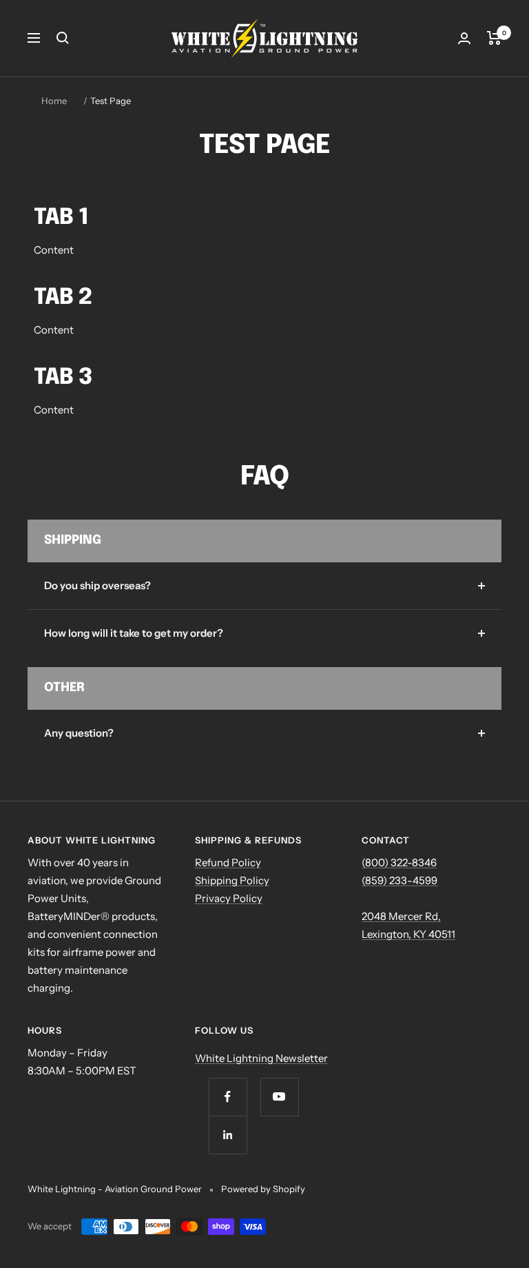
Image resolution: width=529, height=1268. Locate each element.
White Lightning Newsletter (261, 1058)
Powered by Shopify (263, 1188)
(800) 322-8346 (399, 862)
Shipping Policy (232, 880)
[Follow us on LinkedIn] (228, 1135)
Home (54, 100)
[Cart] (494, 38)
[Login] (464, 38)
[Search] (62, 38)
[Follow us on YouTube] (279, 1097)
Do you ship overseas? (97, 585)
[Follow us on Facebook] (228, 1097)
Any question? (79, 732)
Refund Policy (228, 862)
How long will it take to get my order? (133, 633)
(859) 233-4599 (399, 880)
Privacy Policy (228, 898)
